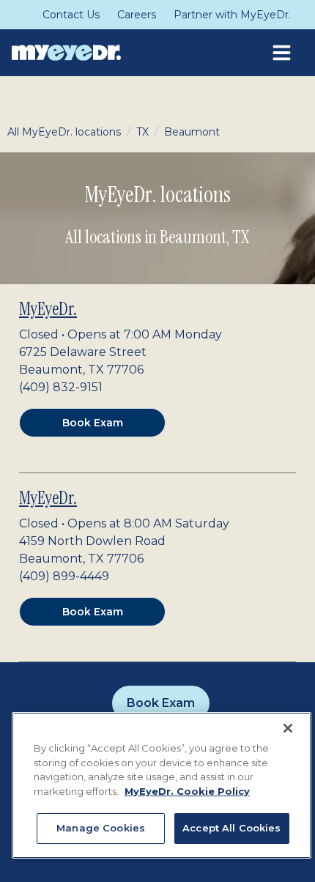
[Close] (288, 728)
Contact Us (71, 14)
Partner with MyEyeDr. (232, 14)
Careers (136, 14)
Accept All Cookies (231, 828)
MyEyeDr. (48, 308)
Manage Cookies (100, 828)
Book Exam (92, 422)
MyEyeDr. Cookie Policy (187, 791)
